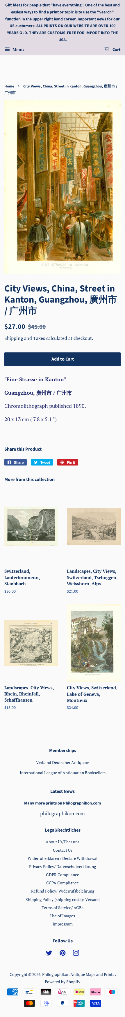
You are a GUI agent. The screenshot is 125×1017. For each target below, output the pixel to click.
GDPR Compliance (62, 874)
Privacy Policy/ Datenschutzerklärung (62, 866)
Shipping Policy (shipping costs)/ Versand (63, 899)
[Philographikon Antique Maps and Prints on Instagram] (76, 954)
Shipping (14, 338)
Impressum (63, 924)
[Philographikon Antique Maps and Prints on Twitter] (49, 954)
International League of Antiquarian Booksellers (63, 772)
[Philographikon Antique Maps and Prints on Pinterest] (62, 954)
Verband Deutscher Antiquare (62, 762)
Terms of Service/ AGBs (62, 907)
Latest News (62, 791)
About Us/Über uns (62, 841)
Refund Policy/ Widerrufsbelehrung (62, 891)
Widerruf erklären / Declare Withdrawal (62, 858)
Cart (116, 50)
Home (9, 86)
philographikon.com (62, 813)
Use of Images (62, 915)
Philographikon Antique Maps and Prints (78, 974)
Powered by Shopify (62, 981)
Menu (17, 49)
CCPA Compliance (62, 883)
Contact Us (62, 850)
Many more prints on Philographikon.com (62, 803)
